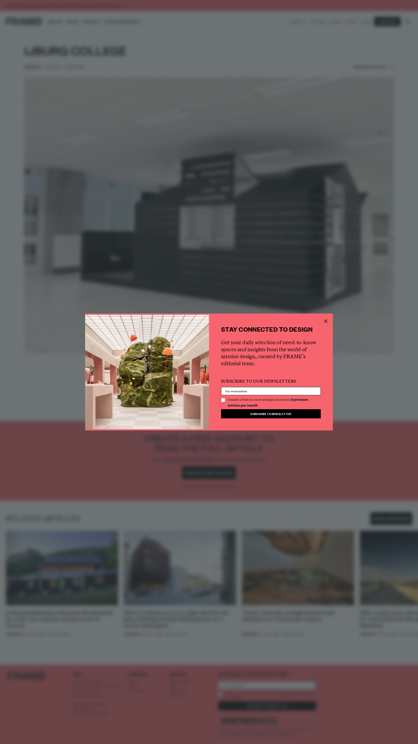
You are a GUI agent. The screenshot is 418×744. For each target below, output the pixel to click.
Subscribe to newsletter (270, 413)
